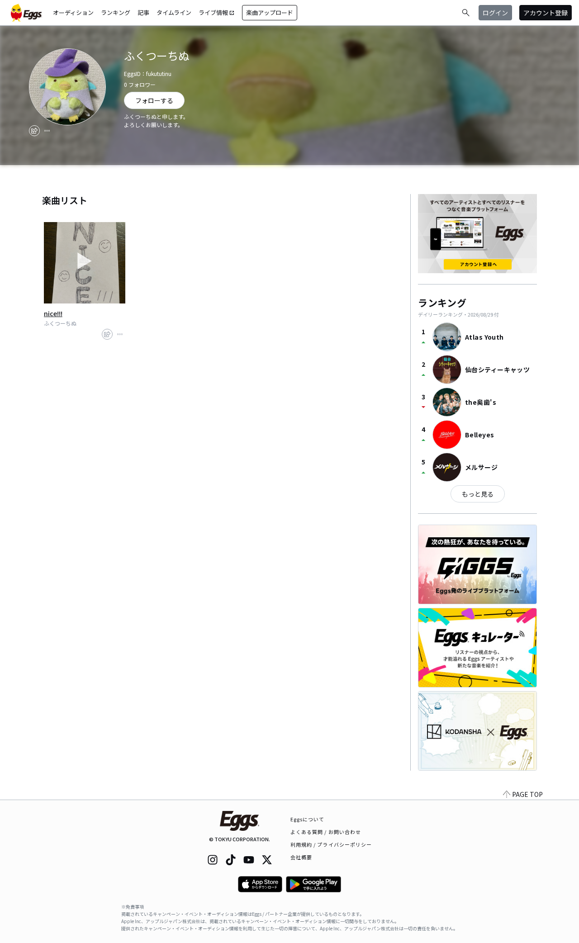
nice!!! (53, 313)
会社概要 (301, 857)
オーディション (73, 12)
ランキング (115, 12)
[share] (34, 130)
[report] (47, 130)
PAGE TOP (527, 794)
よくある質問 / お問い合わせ (325, 831)
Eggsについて (307, 819)
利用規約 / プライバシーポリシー (331, 844)
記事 (143, 12)
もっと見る (478, 493)
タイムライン (174, 12)
